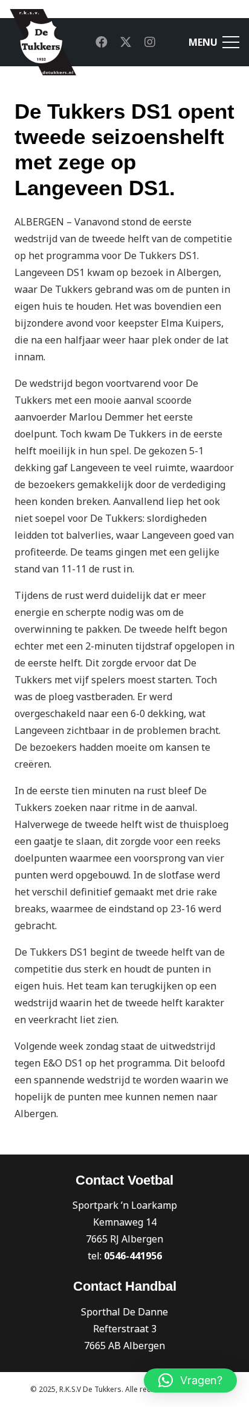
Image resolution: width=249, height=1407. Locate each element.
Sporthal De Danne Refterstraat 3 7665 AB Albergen (124, 1328)
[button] (190, 1380)
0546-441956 (133, 1255)
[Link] (43, 42)
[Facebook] (101, 42)
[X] (126, 42)
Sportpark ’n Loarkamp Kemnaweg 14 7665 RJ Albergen (125, 1222)
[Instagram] (150, 42)
